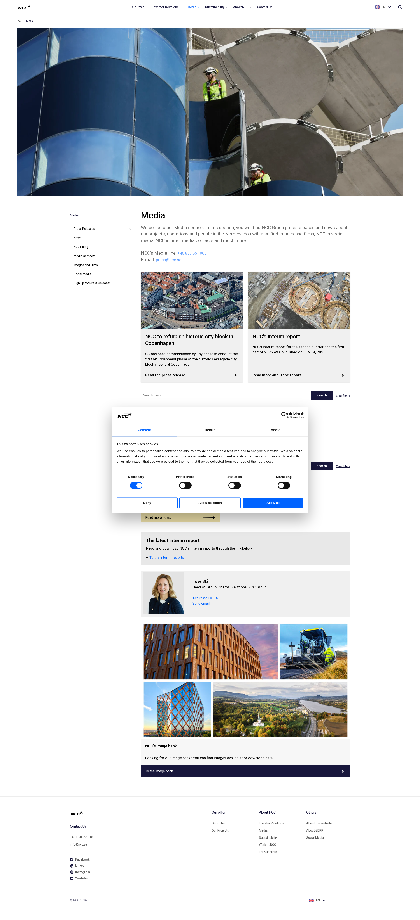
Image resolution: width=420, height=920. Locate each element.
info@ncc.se (78, 844)
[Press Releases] (130, 228)
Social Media (82, 274)
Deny (147, 503)
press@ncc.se (168, 260)
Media (263, 830)
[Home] (19, 21)
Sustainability (268, 837)
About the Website (319, 823)
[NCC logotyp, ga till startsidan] (24, 7)
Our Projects (220, 830)
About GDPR (314, 830)
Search (322, 395)
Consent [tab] (144, 430)
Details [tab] (210, 430)
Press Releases (84, 228)
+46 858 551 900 (192, 253)
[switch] (185, 485)
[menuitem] (139, 7)
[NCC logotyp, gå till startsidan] (139, 813)
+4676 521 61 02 (205, 598)
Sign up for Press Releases (92, 283)
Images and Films (86, 265)
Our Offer (218, 823)
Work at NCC (267, 844)
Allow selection (210, 503)
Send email (201, 603)
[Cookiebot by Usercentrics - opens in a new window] (284, 415)
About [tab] (275, 430)
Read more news (158, 517)
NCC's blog (81, 247)
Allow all (273, 503)
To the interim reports (166, 557)
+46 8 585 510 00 (82, 837)
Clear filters (343, 395)
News (77, 238)
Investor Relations (271, 823)
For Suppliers (268, 852)
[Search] (399, 7)
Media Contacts (84, 256)
